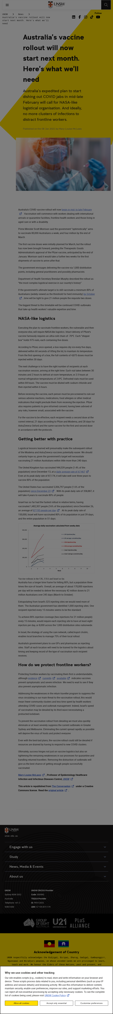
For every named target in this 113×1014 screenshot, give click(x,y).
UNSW (5, 14)
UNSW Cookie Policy (57, 995)
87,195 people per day (47, 510)
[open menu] (7, 5)
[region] (56, 990)
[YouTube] (97, 17)
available (64, 678)
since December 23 (43, 491)
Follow (98, 13)
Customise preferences (91, 1003)
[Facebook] (79, 17)
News (21, 14)
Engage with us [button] (21, 847)
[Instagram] (85, 17)
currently (49, 678)
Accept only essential (56, 1003)
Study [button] (13, 857)
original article (58, 790)
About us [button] (16, 876)
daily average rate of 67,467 (73, 471)
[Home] (56, 4)
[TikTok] (91, 17)
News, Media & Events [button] (26, 866)
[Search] (106, 5)
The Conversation (63, 786)
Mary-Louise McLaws (32, 775)
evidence (35, 678)
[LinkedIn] (74, 17)
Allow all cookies (21, 1003)
